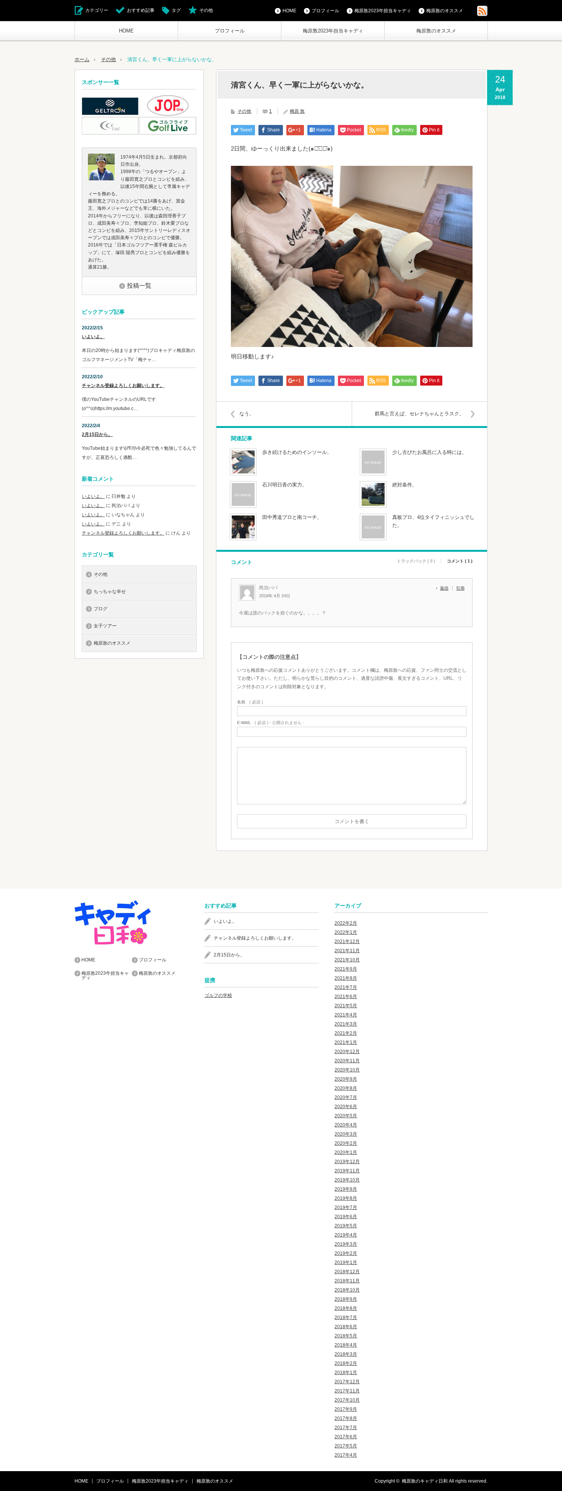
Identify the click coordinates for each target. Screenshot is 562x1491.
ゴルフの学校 (218, 995)
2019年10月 (347, 1180)
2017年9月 (346, 1409)
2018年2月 (346, 1363)
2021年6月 (346, 996)
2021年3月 (346, 1024)
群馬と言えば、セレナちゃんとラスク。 (419, 414)
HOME (126, 31)
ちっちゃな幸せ (110, 591)
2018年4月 (346, 1345)
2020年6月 (346, 1106)
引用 (460, 588)
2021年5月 (346, 1005)
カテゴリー (96, 10)
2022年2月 (346, 923)
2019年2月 (346, 1253)
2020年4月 (346, 1125)
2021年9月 (346, 969)
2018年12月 (347, 1271)
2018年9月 (346, 1299)
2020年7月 (346, 1097)
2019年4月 (346, 1235)
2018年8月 (346, 1308)
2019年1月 (346, 1262)
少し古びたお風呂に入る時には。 (429, 452)
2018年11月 (347, 1281)
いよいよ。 (93, 336)
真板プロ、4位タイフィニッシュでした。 (433, 521)
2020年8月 (346, 1088)
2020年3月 (346, 1134)
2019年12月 (347, 1161)
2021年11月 (347, 950)
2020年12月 (347, 1051)
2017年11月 (347, 1391)
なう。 (246, 414)
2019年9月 (346, 1189)
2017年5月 (346, 1446)
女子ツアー (105, 626)
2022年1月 (346, 932)
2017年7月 (346, 1427)
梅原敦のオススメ (436, 31)
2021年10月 (347, 960)
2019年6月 (346, 1216)
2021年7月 (346, 987)
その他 (206, 10)
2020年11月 (347, 1060)
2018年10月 (347, 1290)
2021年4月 (346, 1015)
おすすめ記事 (140, 10)
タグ (176, 10)
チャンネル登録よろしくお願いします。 (123, 385)
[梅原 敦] (101, 179)
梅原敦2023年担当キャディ (333, 31)
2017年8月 (346, 1418)
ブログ (100, 608)
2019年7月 (346, 1207)
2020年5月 (346, 1115)
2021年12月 (347, 941)
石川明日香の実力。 (284, 485)
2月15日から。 (97, 434)
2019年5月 (346, 1225)
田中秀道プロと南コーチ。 (292, 517)
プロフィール (230, 31)
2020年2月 (346, 1143)
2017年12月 (347, 1381)
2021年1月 (346, 1042)
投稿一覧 (139, 285)
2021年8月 (346, 978)
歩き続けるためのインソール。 (297, 452)
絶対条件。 (404, 485)
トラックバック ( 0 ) (416, 561)
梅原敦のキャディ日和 (425, 1481)
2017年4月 (346, 1455)
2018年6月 (346, 1326)
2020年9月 (346, 1079)
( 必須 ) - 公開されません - (270, 723)
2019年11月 (347, 1170)
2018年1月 (346, 1372)
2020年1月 (346, 1152)
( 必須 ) (250, 702)
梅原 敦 (297, 111)
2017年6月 (346, 1436)
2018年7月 (346, 1317)
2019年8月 (346, 1198)
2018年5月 (346, 1336)
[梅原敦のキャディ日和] (132, 922)
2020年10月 (347, 1070)
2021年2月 (346, 1033)
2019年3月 (346, 1244)
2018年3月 (346, 1354)
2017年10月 (347, 1400)
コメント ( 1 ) (460, 561)
